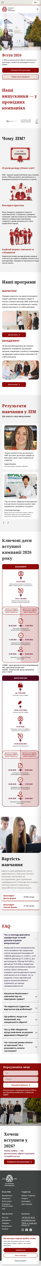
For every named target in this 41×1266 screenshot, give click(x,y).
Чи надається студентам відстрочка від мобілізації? (18, 1008)
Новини (5, 1229)
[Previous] (3, 522)
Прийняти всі (20, 1250)
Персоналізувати (20, 1260)
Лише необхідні (20, 1255)
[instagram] (22, 1230)
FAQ (3, 1209)
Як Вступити (7, 1201)
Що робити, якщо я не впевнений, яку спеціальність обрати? (15, 1019)
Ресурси (24, 1198)
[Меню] (38, 9)
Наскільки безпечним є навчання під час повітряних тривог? (16, 996)
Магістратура (26, 1204)
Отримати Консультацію (7, 1205)
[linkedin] (30, 1230)
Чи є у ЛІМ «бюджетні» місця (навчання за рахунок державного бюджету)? (18, 1032)
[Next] (8, 522)
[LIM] (8, 9)
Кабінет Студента (28, 1196)
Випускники (7, 1226)
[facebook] (26, 1230)
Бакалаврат (26, 1201)
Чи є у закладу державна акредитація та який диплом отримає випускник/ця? (17, 939)
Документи (6, 1220)
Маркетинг (6, 1198)
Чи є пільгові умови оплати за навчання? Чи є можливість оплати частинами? (18, 1046)
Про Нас (5, 1218)
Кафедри (5, 1223)
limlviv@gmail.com (28, 1220)
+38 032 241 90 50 (28, 1218)
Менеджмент (7, 1196)
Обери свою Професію (21, 77)
